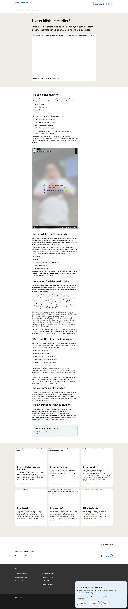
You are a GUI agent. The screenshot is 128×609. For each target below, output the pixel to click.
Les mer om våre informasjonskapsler (88, 593)
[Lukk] (124, 584)
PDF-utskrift (107, 556)
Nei (26, 555)
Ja (18, 555)
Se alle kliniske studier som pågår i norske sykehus (47, 433)
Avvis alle (94, 603)
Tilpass (105, 603)
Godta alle (82, 603)
